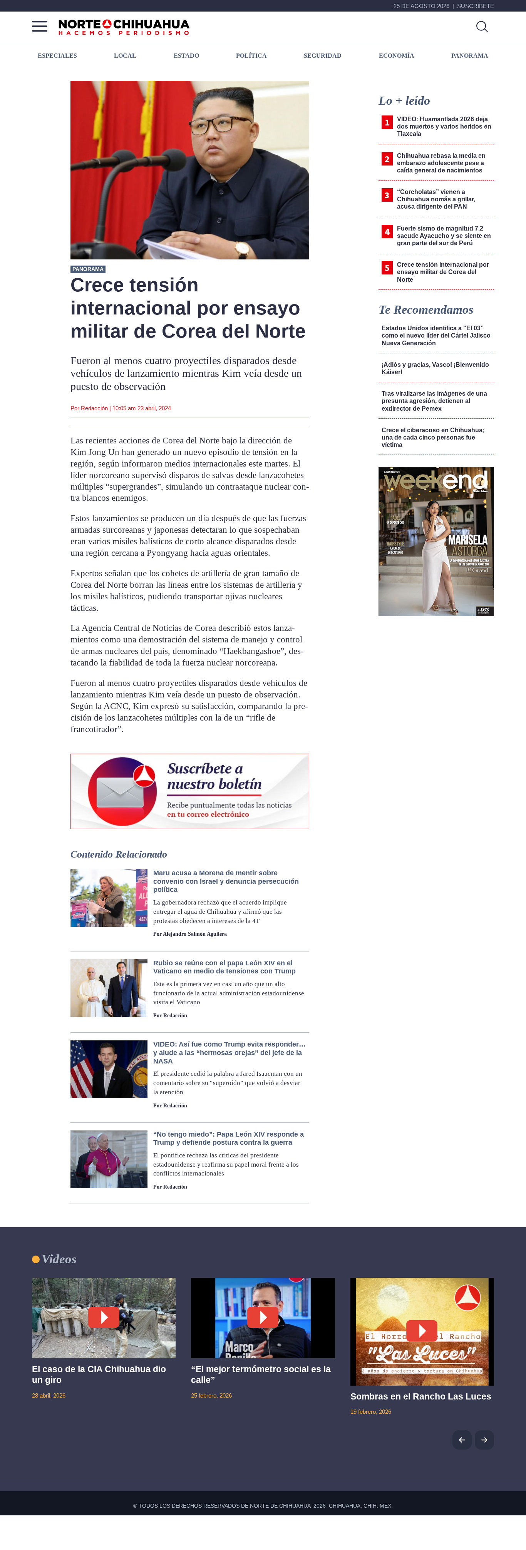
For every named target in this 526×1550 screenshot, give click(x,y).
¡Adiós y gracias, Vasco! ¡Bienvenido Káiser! (435, 368)
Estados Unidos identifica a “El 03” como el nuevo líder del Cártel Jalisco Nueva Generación (436, 335)
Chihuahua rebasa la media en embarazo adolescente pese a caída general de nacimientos (441, 163)
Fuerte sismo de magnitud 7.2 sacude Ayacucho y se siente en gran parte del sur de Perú (444, 235)
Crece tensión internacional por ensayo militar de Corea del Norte (443, 272)
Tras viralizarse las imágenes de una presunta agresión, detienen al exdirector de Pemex (434, 400)
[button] (484, 1440)
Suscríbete (475, 6)
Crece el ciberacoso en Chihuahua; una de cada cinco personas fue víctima (433, 437)
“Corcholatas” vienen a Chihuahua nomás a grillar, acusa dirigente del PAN (436, 199)
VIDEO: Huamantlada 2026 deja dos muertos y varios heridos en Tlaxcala (444, 126)
